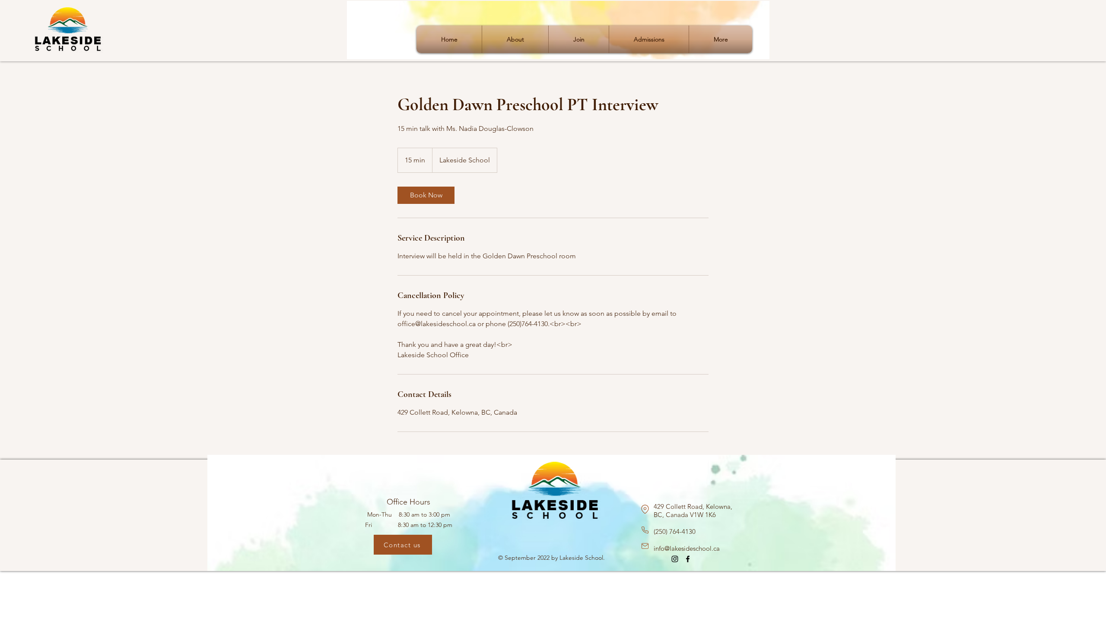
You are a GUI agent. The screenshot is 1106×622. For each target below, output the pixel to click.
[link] (425, 195)
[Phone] (645, 530)
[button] (515, 39)
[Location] (645, 509)
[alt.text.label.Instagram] (675, 559)
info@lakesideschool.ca (687, 548)
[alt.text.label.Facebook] (687, 559)
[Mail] (645, 546)
